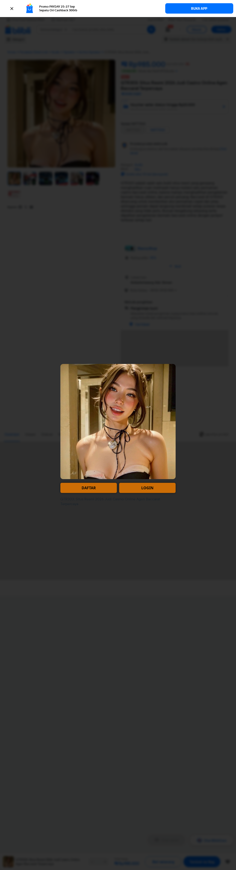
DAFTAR (89, 487)
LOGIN (147, 487)
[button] (118, 8)
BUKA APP (199, 8)
